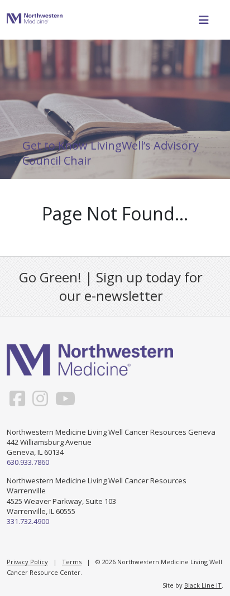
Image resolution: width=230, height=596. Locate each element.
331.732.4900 (28, 521)
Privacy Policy (27, 561)
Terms (72, 561)
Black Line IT (203, 585)
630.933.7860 (28, 462)
